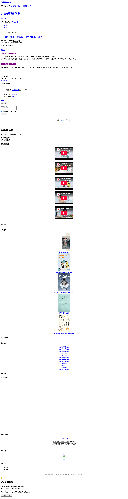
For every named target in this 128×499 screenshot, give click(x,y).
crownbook (4, 80)
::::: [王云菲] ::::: (64, 369)
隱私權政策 (74, 474)
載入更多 (3, 103)
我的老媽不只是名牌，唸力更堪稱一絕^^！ (24, 37)
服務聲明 (80, 474)
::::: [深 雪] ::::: (64, 353)
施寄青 (13, 97)
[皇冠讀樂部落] (64, 438)
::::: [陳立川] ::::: (64, 355)
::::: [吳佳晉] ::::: (64, 367)
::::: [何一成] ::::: (64, 359)
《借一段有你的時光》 (64, 252)
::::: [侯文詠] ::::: (64, 349)
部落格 (6, 27)
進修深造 (14, 94)
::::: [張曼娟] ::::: (64, 347)
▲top (2, 100)
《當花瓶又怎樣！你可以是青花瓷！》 (64, 292)
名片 (5, 29)
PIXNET (51, 474)
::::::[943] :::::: (64, 365)
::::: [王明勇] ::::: (64, 357)
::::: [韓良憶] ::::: (64, 363)
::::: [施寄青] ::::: (64, 361)
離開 (10, 495)
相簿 (5, 25)
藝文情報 (15, 22)
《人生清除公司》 (64, 313)
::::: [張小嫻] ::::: (64, 351)
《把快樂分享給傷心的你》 (64, 272)
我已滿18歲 (4, 495)
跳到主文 (3, 18)
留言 (17, 90)
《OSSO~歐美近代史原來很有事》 (64, 333)
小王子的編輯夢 (10, 13)
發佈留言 (3, 113)
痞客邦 (14, 90)
